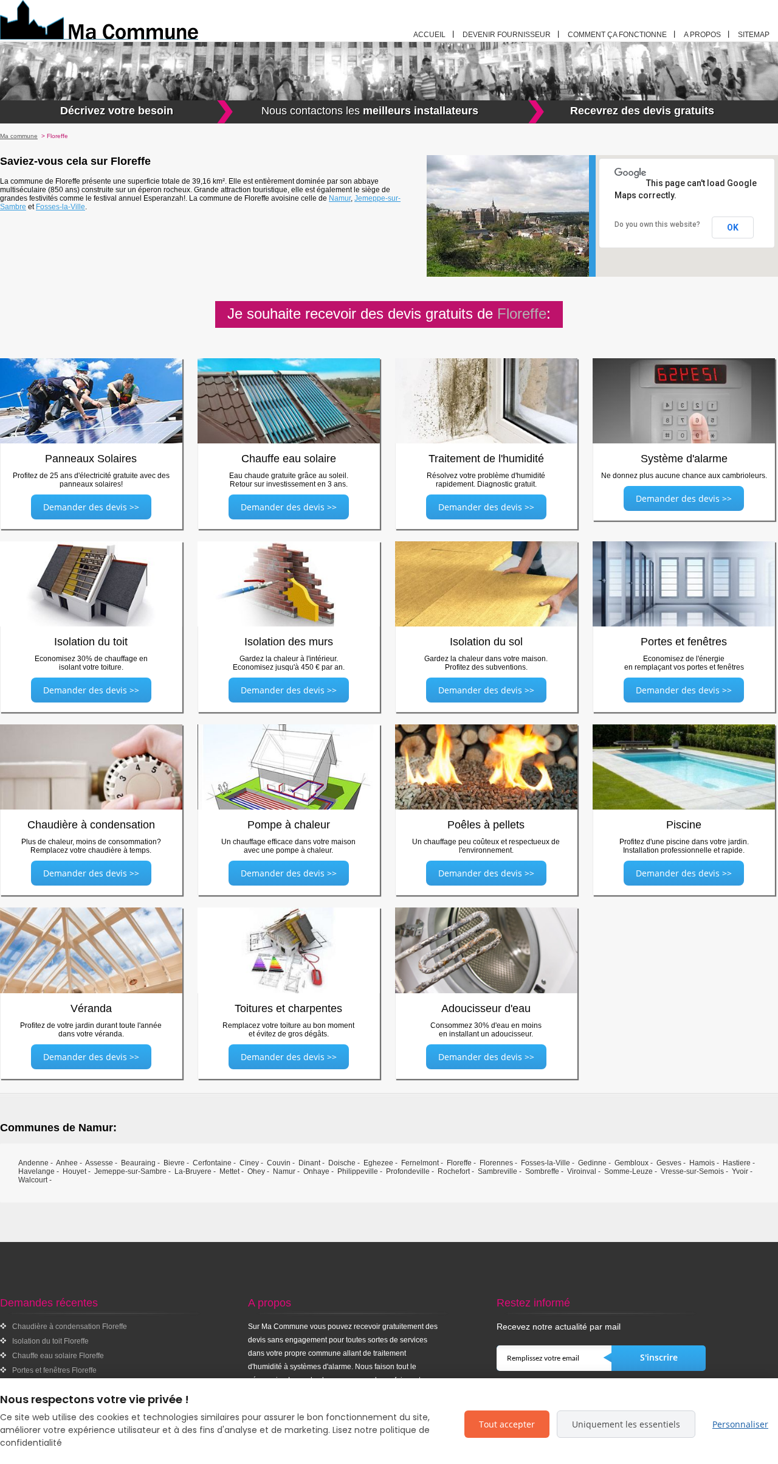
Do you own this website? (657, 224)
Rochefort (454, 1171)
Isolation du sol (486, 642)
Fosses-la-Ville (60, 207)
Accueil (429, 34)
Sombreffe (542, 1171)
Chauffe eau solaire (288, 459)
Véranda (91, 1008)
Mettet (229, 1171)
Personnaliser (740, 1424)
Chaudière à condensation (91, 825)
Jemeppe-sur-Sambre (130, 1171)
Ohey (256, 1171)
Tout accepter (507, 1424)
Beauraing (138, 1163)
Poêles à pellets (486, 825)
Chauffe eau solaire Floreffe (58, 1355)
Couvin (279, 1163)
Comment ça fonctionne (617, 34)
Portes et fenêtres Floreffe (54, 1370)
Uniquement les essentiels (626, 1424)
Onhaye (316, 1171)
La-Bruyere (193, 1171)
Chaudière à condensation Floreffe (69, 1326)
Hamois (702, 1163)
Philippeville (357, 1171)
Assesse (99, 1163)
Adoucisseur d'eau (486, 1008)
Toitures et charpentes (288, 1008)
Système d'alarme (684, 459)
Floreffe (459, 1163)
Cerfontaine (212, 1163)
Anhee (67, 1163)
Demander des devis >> (91, 507)
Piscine (683, 825)
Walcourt (32, 1180)
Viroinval (581, 1171)
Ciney (249, 1163)
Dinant (309, 1163)
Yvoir (740, 1171)
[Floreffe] (136, 20)
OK (732, 227)
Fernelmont (420, 1163)
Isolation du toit (91, 642)
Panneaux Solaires (91, 459)
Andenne (33, 1163)
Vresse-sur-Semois (692, 1171)
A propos (702, 34)
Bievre (174, 1163)
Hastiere (737, 1163)
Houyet (74, 1171)
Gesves (668, 1163)
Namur (340, 198)
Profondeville (408, 1171)
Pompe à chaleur (288, 825)
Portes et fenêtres (684, 642)
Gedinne (592, 1163)
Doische (342, 1163)
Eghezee (378, 1163)
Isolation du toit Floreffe (50, 1341)
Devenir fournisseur (507, 34)
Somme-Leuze (628, 1171)
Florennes (496, 1163)
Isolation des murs (288, 642)
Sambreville (497, 1171)
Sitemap (753, 34)
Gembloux (631, 1163)
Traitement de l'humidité (486, 459)
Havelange (36, 1171)
